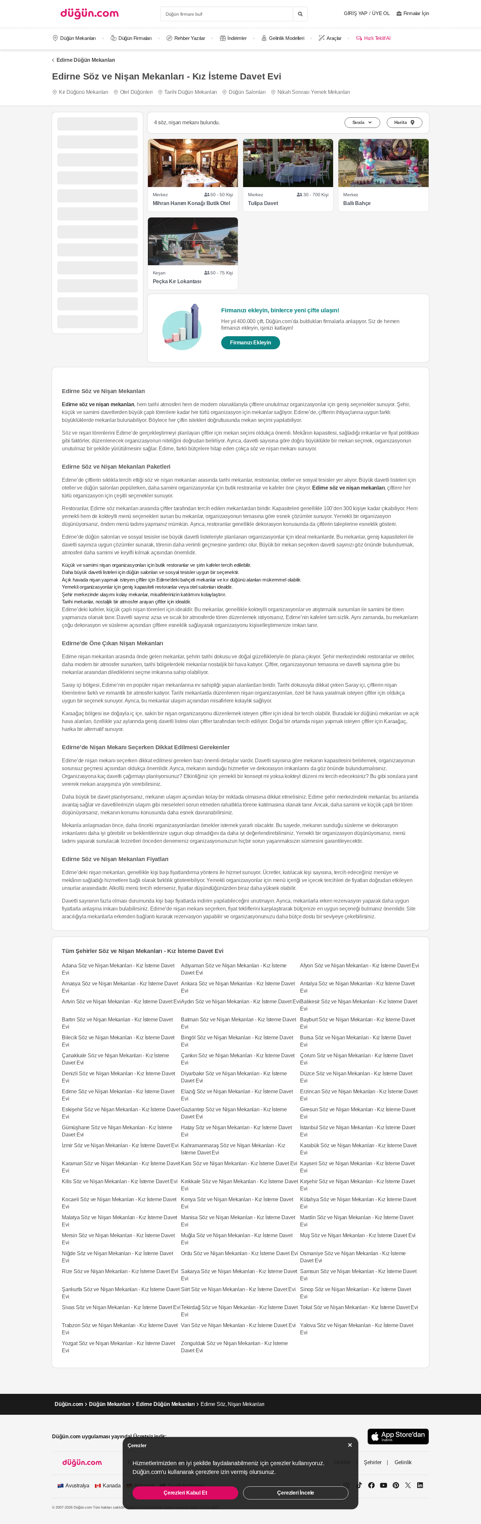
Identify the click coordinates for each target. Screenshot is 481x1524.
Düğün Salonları (247, 92)
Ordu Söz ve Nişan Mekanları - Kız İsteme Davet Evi (239, 1253)
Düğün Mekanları (78, 38)
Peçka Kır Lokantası (177, 281)
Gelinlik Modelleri (286, 38)
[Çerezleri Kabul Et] (350, 1445)
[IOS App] (398, 1437)
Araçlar (334, 38)
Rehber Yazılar (189, 38)
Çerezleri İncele (295, 1493)
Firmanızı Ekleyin (250, 342)
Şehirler (373, 1462)
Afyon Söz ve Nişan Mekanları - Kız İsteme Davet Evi (359, 965)
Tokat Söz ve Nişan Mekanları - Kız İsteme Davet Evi (359, 1307)
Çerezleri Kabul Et (185, 1493)
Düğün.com (69, 1404)
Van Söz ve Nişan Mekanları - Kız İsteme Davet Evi (238, 1325)
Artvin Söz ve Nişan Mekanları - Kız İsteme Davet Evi (121, 1001)
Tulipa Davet (263, 203)
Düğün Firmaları (135, 38)
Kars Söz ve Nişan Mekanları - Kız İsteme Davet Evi (239, 1163)
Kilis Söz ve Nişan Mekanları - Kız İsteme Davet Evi (120, 1181)
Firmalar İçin (416, 13)
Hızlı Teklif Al (377, 38)
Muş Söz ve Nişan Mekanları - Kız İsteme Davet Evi (358, 1235)
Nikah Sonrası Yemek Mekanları (313, 92)
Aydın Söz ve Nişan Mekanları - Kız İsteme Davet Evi (240, 1001)
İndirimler (236, 38)
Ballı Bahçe (357, 203)
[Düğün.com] (90, 14)
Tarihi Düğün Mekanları (190, 92)
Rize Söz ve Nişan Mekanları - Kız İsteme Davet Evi (120, 1271)
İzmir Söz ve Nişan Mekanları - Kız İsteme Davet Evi (120, 1145)
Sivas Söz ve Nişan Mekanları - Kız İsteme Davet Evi (121, 1307)
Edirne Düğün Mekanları (86, 60)
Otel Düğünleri (136, 92)
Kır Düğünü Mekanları (83, 92)
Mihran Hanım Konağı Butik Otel (191, 203)
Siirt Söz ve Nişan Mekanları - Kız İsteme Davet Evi (238, 1289)
